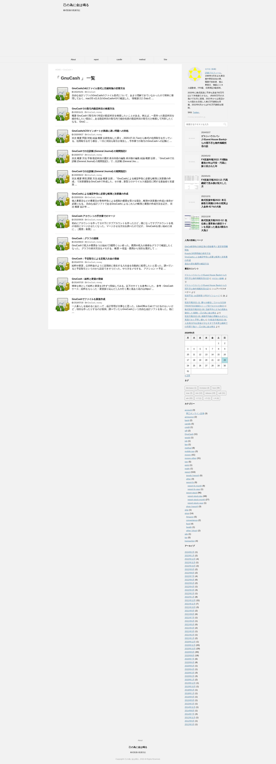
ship (186, 510)
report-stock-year (195, 503)
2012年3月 (189, 724)
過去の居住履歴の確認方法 (197, 264)
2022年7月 (189, 576)
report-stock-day (195, 496)
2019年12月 (190, 683)
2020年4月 (189, 669)
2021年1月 (189, 638)
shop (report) (192, 506)
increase (204, 388)
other (188, 479)
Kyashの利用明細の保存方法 (197, 253)
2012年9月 (189, 721)
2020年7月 (189, 659)
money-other (190, 458)
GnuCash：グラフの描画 (85, 238)
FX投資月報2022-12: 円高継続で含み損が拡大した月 (214, 183)
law (186, 444)
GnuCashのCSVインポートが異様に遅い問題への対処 (100, 131)
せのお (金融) (218, 278)
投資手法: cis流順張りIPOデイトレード (202, 295)
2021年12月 (190, 600)
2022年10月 (190, 566)
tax (186, 537)
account (188, 410)
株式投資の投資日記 (138, 752)
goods (187, 437)
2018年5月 (189, 690)
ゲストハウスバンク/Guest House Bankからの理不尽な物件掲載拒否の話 (214, 141)
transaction (190, 541)
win (189, 398)
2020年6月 (189, 662)
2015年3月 (189, 704)
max (189, 393)
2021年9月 (189, 611)
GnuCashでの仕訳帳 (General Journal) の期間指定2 (99, 151)
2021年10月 (190, 607)
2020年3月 (189, 673)
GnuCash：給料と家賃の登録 (87, 279)
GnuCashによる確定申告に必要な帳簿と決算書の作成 (100, 194)
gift (186, 431)
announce (189, 417)
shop (187, 513)
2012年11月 (190, 717)
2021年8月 (189, 614)
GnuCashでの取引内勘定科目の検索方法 (93, 108)
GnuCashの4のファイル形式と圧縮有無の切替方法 (98, 88)
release (210, 393)
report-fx (190, 482)
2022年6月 (189, 580)
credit (187, 427)
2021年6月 (189, 621)
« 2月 (187, 375)
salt (221, 393)
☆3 (207, 398)
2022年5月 (189, 583)
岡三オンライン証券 (195, 413)
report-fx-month (195, 486)
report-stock (191, 493)
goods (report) (192, 475)
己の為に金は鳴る (76, 5)
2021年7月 (189, 617)
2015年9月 (189, 700)
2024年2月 (189, 552)
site (186, 534)
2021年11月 (190, 604)
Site (165, 59)
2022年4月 (189, 586)
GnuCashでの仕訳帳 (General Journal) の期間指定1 (99, 171)
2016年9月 (189, 697)
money (99, 112)
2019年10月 (190, 686)
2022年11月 (190, 562)
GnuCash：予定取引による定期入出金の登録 (95, 258)
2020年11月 (190, 645)
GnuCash (91, 92)
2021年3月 (189, 631)
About (73, 59)
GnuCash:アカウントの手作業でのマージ (93, 216)
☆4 (216, 398)
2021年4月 (189, 628)
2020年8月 (189, 655)
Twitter (196, 112)
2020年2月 (189, 676)
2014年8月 (189, 710)
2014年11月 (190, 707)
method (142, 59)
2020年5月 (189, 666)
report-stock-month (196, 499)
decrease (191, 388)
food (188, 524)
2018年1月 (189, 693)
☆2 (198, 398)
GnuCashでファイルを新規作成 (88, 299)
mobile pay (190, 451)
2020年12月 (190, 642)
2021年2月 (189, 635)
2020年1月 (189, 679)
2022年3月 (189, 590)
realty (187, 468)
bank (187, 420)
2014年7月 (189, 714)
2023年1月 (189, 555)
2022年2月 (189, 593)
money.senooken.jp (196, 117)
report (96, 59)
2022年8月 (189, 573)
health (189, 527)
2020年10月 (190, 648)
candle (119, 59)
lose (216, 388)
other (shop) (191, 530)
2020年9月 (189, 652)
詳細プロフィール (213, 73)
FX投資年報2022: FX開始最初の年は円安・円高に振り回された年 (214, 163)
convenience (192, 520)
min (198, 393)
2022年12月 (190, 559)
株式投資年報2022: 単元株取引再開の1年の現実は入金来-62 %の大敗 (214, 203)
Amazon (190, 517)
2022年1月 (189, 597)
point (187, 465)
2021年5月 (189, 624)
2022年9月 (189, 569)
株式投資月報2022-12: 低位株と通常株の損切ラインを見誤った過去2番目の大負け (214, 225)
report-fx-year (194, 489)
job (186, 441)
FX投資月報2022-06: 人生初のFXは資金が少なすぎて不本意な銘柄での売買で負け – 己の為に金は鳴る (206, 323)
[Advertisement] (138, 35)
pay (186, 462)
